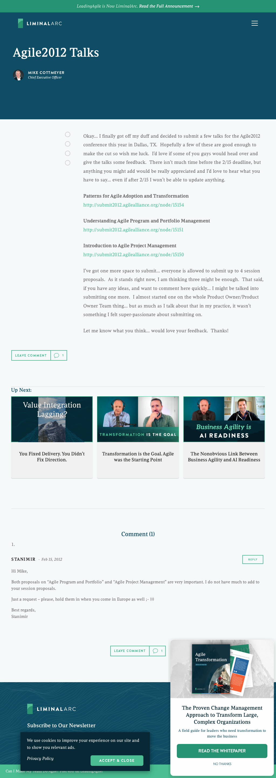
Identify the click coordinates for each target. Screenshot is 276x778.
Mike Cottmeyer (46, 72)
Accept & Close (117, 760)
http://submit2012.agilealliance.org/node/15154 (133, 205)
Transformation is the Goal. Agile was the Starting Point (138, 457)
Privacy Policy (40, 758)
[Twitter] (67, 144)
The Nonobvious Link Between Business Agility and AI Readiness (224, 457)
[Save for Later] (67, 162)
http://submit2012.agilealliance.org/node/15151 (133, 230)
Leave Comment (31, 355)
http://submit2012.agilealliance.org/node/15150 (133, 255)
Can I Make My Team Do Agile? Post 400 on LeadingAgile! (138, 771)
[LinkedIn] (67, 153)
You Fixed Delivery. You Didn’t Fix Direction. (52, 457)
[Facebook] (67, 134)
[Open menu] (254, 23)
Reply (252, 559)
